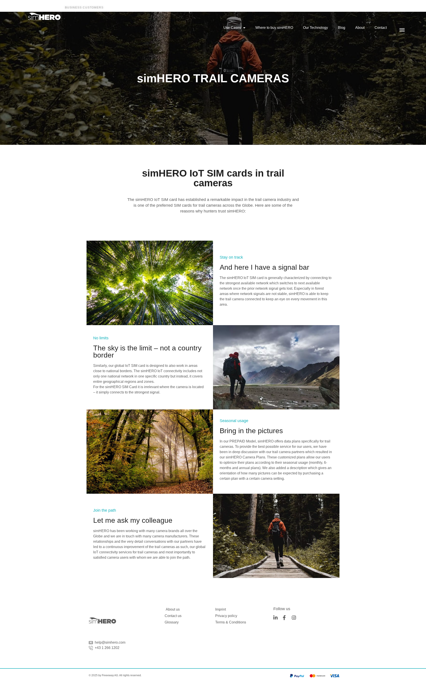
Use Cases (232, 27)
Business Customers (84, 7)
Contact (381, 27)
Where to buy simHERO (274, 27)
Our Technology (315, 27)
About (360, 27)
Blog (341, 27)
